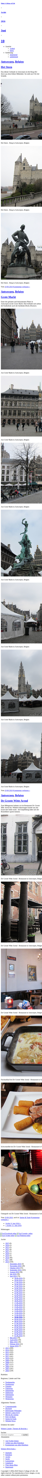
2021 (7, 1251)
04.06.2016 (18, 1330)
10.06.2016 (18, 1317)
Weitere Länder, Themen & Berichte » (14, 1429)
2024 (7, 1245)
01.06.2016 (18, 1336)
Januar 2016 (14, 1346)
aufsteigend (14, 57)
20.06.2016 (18, 1297)
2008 (7, 1362)
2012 (7, 1354)
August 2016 (14, 1272)
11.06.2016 (18, 1315)
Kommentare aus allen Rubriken (16, 1445)
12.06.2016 (18, 1313)
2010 (7, 1358)
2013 (7, 1352)
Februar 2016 (14, 1344)
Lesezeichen (9, 1461)
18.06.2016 (18, 1301)
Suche (7, 1459)
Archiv (3, 12)
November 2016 (15, 1266)
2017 (7, 1260)
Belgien (19, 61)
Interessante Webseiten (13, 1411)
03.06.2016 (18, 1332)
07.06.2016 (18, 1323)
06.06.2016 (18, 1325)
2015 (7, 1348)
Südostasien (9, 1395)
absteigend (13, 55)
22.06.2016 (18, 1293)
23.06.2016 (18, 1291)
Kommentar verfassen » (21, 287)
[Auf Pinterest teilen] (22, 1236)
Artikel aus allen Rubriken (14, 1443)
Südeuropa (9, 1393)
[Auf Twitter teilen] (7, 1236)
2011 (7, 1356)
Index (12, 51)
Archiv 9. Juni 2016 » (13, 1223)
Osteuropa (9, 1388)
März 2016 (14, 1342)
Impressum (9, 1467)
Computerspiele (10, 1406)
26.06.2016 (18, 1284)
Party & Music (10, 1417)
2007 (7, 1364)
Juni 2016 (13, 1276)
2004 (7, 1371)
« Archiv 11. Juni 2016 (13, 1225)
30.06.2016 (18, 1278)
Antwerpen (7, 61)
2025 (7, 1243)
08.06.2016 (18, 1321)
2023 (7, 1247)
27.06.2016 (18, 1282)
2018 (7, 1258)
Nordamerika (10, 1382)
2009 (7, 1360)
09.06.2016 (18, 1319)
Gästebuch (9, 1463)
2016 (3, 21)
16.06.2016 (18, 1305)
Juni (3, 30)
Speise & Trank (25, 1217)
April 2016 (14, 1340)
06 (8, 287)
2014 (7, 1350)
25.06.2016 (18, 1286)
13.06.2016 (18, 1311)
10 (2, 41)
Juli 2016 (13, 1274)
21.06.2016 (18, 1295)
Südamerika (9, 1390)
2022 (7, 1249)
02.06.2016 (18, 1334)
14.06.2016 (18, 1309)
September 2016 (15, 1270)
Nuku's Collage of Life (8, 3)
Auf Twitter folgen (12, 1441)
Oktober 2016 (15, 1268)
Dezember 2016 (15, 1264)
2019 (7, 1256)
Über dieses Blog (11, 1465)
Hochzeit (8, 1409)
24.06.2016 (18, 1288)
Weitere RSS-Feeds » (8, 1449)
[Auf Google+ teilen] (24, 1233)
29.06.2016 (18, 1280)
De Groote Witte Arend (14, 800)
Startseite (8, 1453)
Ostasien (8, 1386)
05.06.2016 (18, 1327)
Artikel (12, 49)
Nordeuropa (9, 1384)
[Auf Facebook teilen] (8, 1233)
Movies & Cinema (11, 1415)
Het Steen (6, 67)
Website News (10, 1421)
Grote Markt (8, 296)
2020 (7, 1254)
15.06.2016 (18, 1307)
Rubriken (8, 1455)
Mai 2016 (13, 1338)
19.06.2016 (18, 1299)
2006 (7, 1367)
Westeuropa (9, 1399)
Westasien (8, 1397)
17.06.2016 (18, 1303)
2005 (7, 1369)
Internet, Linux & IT (12, 1413)
